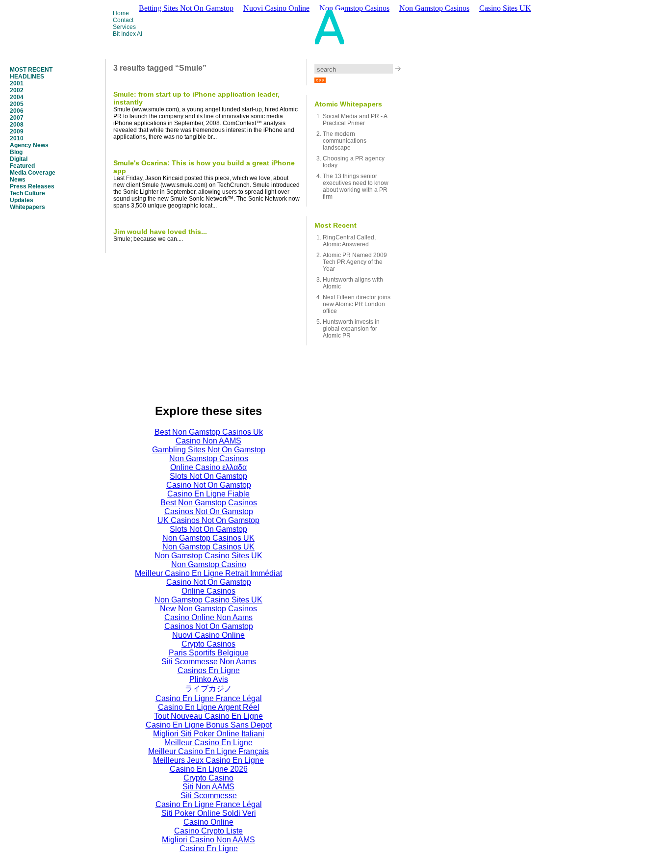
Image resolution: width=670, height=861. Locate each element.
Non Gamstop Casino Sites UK (208, 555)
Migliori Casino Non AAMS (208, 839)
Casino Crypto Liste (208, 831)
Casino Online (208, 822)
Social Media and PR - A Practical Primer (355, 120)
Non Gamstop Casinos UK (208, 538)
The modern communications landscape (344, 140)
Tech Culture (27, 193)
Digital (18, 159)
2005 (17, 104)
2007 (17, 117)
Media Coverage (32, 172)
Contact (123, 20)
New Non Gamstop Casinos (208, 608)
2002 (17, 90)
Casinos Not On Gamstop (208, 511)
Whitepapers (27, 207)
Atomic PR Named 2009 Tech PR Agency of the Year (355, 262)
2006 (17, 110)
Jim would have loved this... (160, 231)
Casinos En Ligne (209, 670)
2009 (17, 131)
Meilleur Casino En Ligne (208, 742)
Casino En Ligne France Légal (208, 698)
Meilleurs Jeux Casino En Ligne (208, 760)
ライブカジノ (208, 688)
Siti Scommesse (208, 795)
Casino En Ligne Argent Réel (208, 707)
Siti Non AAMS (208, 787)
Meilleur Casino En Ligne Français (208, 751)
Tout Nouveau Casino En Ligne (208, 716)
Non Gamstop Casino (208, 564)
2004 (17, 97)
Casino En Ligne (209, 848)
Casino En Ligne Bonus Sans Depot (209, 725)
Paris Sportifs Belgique (209, 653)
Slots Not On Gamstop (208, 476)
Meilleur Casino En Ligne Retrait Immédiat (208, 573)
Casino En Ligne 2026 (209, 769)
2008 (17, 124)
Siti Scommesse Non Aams (208, 661)
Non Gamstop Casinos (434, 8)
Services (124, 27)
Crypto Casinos (208, 644)
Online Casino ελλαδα (208, 467)
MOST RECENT (31, 69)
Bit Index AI (127, 33)
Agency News (29, 145)
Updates (21, 200)
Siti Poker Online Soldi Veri (208, 813)
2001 (17, 83)
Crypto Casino (208, 778)
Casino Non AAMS (208, 441)
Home (121, 13)
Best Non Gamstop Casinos (208, 502)
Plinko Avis (208, 679)
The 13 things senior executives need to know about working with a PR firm (355, 186)
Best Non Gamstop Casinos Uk (209, 432)
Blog (16, 152)
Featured (22, 165)
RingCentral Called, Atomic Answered (349, 241)
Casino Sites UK (505, 8)
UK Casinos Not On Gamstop (208, 520)
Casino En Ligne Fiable (208, 494)
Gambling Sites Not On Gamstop (208, 449)
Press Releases (32, 186)
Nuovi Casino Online (208, 635)
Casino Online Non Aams (208, 617)
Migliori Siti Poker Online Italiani (208, 734)
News (18, 179)
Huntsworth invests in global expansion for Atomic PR (351, 328)
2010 (17, 138)
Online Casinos (208, 591)
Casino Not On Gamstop (208, 485)
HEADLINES (27, 76)
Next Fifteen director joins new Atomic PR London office (356, 304)
